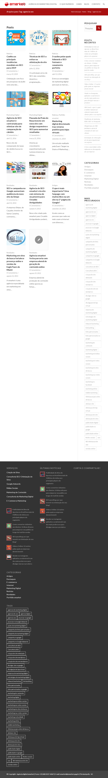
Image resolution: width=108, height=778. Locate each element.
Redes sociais (90, 437)
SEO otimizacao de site (92, 443)
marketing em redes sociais (92, 362)
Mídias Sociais (12, 488)
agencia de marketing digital (91, 206)
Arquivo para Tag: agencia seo (20, 11)
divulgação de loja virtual (92, 304)
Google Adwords (14, 484)
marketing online (91, 389)
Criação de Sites (13, 472)
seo (99, 437)
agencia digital (90, 216)
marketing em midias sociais (93, 355)
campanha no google (92, 256)
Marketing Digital (13, 115)
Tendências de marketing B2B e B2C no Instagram (92, 120)
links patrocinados (92, 332)
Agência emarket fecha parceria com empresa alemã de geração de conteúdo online (38, 261)
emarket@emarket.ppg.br (69, 774)
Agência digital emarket (25, 774)
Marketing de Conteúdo (16, 492)
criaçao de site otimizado (91, 276)
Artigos (55, 185)
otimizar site (90, 404)
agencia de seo (91, 212)
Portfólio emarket (91, 188)
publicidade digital (92, 423)
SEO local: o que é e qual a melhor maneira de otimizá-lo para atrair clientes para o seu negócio (92, 110)
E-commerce (89, 173)
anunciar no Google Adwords (92, 229)
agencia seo (90, 220)
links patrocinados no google (93, 337)
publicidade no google (91, 428)
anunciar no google (92, 224)
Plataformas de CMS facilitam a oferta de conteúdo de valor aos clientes (91, 129)
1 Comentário (34, 135)
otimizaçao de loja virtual (91, 409)
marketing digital (91, 350)
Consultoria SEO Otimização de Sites (19, 478)
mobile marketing (91, 393)
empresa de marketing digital (91, 311)
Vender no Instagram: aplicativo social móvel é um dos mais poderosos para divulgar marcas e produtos (92, 98)
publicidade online (92, 433)
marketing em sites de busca (92, 369)
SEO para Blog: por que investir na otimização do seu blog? (92, 77)
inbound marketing (92, 324)
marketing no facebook (90, 383)
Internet (88, 176)
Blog (89, 12)
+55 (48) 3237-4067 (46, 774)
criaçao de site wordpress (91, 283)
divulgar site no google (91, 297)
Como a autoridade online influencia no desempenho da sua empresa (92, 149)
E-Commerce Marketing (16, 501)
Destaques (89, 169)
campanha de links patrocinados (92, 243)
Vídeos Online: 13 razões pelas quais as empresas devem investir (92, 86)
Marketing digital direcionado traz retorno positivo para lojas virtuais (61, 127)
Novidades (10, 185)
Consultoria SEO (91, 271)
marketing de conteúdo (90, 344)
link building (90, 328)
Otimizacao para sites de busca (93, 398)
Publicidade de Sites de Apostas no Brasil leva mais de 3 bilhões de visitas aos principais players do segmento (91, 51)
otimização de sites (92, 419)
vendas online (90, 448)
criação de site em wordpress (92, 290)
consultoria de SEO (92, 267)
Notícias (10, 54)
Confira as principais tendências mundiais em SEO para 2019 (15, 62)
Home (84, 12)
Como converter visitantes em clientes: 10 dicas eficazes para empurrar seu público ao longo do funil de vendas (92, 65)
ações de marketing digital (92, 236)
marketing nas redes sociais (93, 376)
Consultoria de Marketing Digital (20, 496)
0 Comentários (12, 71)
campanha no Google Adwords (93, 261)
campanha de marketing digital (91, 250)
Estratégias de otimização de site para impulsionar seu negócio (92, 140)
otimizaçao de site (92, 415)
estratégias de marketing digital (91, 318)
